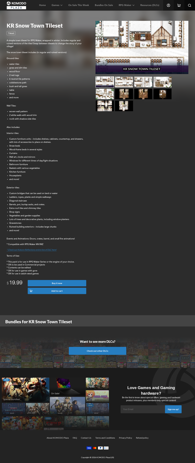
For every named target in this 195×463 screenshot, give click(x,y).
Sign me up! (173, 409)
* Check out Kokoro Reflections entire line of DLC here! (32, 249)
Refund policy (142, 437)
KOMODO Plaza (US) (105, 457)
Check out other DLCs (97, 351)
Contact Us (86, 437)
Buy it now (57, 283)
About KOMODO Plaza (58, 437)
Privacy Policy (125, 437)
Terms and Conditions (105, 437)
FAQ (75, 437)
